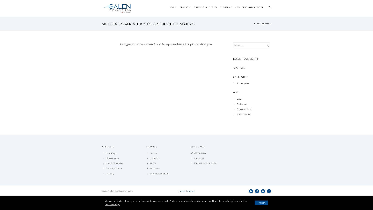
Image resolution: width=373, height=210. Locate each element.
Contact (190, 191)
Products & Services (114, 163)
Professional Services (205, 7)
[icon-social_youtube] (263, 191)
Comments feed (244, 109)
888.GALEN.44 (200, 153)
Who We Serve (112, 158)
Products (185, 7)
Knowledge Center (253, 7)
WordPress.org (243, 114)
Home (256, 24)
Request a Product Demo (205, 163)
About (173, 7)
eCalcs (153, 163)
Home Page (111, 153)
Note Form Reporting (159, 173)
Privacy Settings (112, 204)
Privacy (182, 191)
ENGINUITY (154, 158)
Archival (153, 153)
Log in (239, 99)
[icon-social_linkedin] (252, 191)
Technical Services (230, 7)
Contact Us (199, 158)
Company (110, 173)
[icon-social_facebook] (269, 191)
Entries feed (242, 104)
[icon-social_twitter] (258, 191)
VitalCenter (155, 168)
